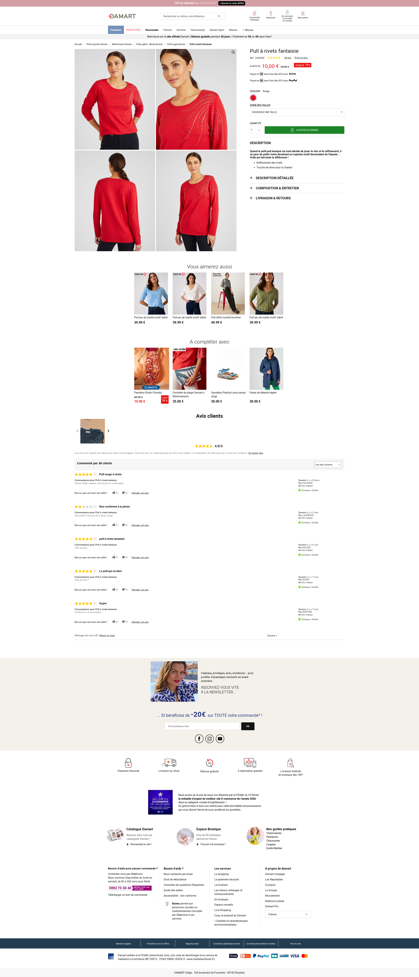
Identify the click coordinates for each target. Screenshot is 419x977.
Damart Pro (271, 906)
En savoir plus (255, 453)
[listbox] (297, 98)
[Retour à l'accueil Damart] (122, 16)
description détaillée (274, 178)
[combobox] (192, 16)
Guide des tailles (173, 890)
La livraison (221, 885)
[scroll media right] (108, 431)
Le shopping (221, 874)
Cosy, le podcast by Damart (230, 915)
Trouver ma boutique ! (213, 844)
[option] (253, 97)
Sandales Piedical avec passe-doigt (228, 394)
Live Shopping (222, 910)
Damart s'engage (275, 874)
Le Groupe (271, 890)
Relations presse (274, 901)
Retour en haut (107, 635)
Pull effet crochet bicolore (226, 317)
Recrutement (272, 895)
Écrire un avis (301, 57)
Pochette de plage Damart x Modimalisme (189, 394)
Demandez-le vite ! (141, 844)
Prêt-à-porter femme (97, 44)
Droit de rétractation (175, 879)
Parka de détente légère (263, 392)
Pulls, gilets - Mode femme (149, 44)
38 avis (287, 57)
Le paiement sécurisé (226, 879)
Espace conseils (223, 904)
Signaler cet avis (140, 493)
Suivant (272, 635)
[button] (297, 112)
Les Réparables (274, 879)
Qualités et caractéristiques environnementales (231, 922)
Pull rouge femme (176, 44)
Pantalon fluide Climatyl (148, 392)
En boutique (221, 899)
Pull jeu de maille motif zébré (151, 317)
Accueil (78, 44)
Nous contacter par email (178, 874)
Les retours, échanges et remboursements (228, 892)
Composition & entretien (277, 188)
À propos (270, 885)
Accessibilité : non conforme (180, 895)
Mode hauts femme (122, 44)
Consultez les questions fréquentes (184, 885)
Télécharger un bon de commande (127, 895)
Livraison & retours (273, 198)
